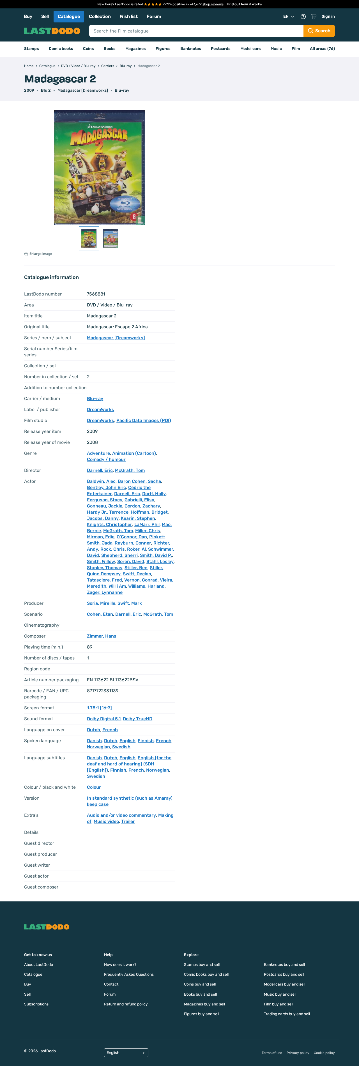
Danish (94, 740)
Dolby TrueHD (137, 718)
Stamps (31, 48)
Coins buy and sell (200, 984)
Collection (100, 16)
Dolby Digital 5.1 (104, 718)
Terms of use (272, 1053)
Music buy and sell (280, 994)
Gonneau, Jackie (104, 506)
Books (110, 48)
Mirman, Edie (100, 536)
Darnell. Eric (100, 470)
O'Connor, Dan (132, 536)
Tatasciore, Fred (104, 580)
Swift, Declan (137, 573)
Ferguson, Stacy (104, 499)
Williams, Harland (146, 586)
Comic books (61, 48)
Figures (163, 48)
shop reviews (213, 4)
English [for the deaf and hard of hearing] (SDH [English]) (129, 764)
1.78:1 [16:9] (99, 707)
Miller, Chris (147, 530)
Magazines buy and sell (204, 1004)
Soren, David (130, 561)
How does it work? (120, 964)
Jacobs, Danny (103, 518)
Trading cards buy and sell (287, 1014)
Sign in (328, 16)
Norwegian (98, 746)
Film (296, 48)
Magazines (135, 48)
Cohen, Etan (100, 614)
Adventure (98, 453)
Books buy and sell (200, 994)
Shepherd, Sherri (119, 555)
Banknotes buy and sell (284, 964)
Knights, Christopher (109, 524)
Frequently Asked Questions (129, 974)
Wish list (129, 16)
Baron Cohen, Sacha (139, 481)
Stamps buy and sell (202, 964)
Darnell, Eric (127, 493)
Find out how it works (244, 4)
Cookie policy (324, 1053)
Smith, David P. (156, 555)
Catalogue (69, 16)
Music (276, 48)
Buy (28, 16)
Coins (88, 48)
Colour (94, 787)
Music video (106, 821)
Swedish (121, 746)
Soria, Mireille (101, 603)
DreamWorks (100, 409)
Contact (111, 984)
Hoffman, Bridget (149, 512)
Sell (45, 16)
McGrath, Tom (130, 470)
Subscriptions (36, 1004)
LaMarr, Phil (147, 524)
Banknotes (190, 48)
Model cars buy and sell (284, 984)
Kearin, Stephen (138, 518)
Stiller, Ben (136, 567)
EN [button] (286, 16)
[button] (314, 16)
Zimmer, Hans (101, 636)
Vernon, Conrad (141, 580)
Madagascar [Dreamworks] (82, 90)
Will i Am (117, 586)
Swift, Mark (130, 603)
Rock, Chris (112, 549)
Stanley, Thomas (104, 567)
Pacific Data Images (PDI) (143, 420)
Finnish (146, 740)
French (110, 729)
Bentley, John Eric (106, 487)
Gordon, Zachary (142, 506)
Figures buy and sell (201, 1014)
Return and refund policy (126, 1004)
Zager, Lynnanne (105, 592)
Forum (154, 16)
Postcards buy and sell (284, 974)
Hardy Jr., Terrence (107, 512)
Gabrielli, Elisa (139, 499)
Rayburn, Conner (133, 543)
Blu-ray (122, 90)
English (127, 740)
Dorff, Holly (154, 493)
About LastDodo (38, 964)
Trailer (128, 821)
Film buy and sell (278, 1004)
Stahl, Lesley (160, 561)
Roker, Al (136, 549)
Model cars (250, 48)
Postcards (221, 48)
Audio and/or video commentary (121, 815)
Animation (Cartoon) (134, 453)
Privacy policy (298, 1053)
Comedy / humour (106, 459)
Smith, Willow (101, 561)
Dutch (93, 729)
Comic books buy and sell (206, 974)
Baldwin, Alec (101, 481)
